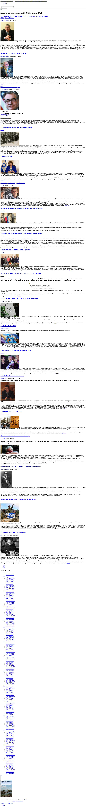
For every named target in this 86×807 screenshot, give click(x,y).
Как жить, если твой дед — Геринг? (13, 183)
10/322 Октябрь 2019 (10, 667)
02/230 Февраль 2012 (10, 761)
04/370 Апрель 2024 (10, 595)
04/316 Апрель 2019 (10, 661)
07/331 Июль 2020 (9, 649)
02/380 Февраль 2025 (10, 578)
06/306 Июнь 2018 (9, 678)
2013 (4, 744)
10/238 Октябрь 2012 (10, 770)
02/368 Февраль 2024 (10, 593)
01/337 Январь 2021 (10, 628)
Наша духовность (4, 413)
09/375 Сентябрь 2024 (10, 601)
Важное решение (6, 156)
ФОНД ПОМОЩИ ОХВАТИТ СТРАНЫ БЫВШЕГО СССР (21, 273)
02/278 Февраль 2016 (10, 703)
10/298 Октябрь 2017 (10, 697)
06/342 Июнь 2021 (9, 633)
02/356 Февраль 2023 (10, 607)
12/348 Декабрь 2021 (10, 640)
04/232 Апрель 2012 (10, 764)
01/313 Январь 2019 (10, 657)
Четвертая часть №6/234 (6, 118)
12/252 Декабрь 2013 (10, 758)
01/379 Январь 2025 (10, 577)
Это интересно (4, 501)
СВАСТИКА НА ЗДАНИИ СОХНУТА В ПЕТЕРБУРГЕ (19, 298)
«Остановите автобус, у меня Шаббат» (14, 53)
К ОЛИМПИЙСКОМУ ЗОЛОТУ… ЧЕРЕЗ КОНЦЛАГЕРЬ (21, 467)
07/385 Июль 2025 (9, 584)
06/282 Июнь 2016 (9, 707)
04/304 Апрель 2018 (10, 675)
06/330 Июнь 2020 (9, 648)
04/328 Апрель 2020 (10, 646)
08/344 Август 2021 (10, 636)
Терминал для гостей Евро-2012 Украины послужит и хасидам (22, 233)
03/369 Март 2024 (9, 594)
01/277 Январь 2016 (10, 701)
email (4, 567)
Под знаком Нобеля (5, 56)
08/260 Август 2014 (10, 739)
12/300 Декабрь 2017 (10, 699)
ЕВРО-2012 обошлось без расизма (12, 376)
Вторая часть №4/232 (5, 115)
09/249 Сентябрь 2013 (10, 755)
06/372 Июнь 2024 (9, 597)
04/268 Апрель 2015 (10, 720)
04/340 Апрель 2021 (10, 631)
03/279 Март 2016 (9, 704)
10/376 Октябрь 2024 (10, 602)
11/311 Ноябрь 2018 (10, 683)
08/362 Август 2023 (10, 614)
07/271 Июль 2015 (9, 723)
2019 (4, 656)
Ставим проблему (4, 328)
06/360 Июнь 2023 (9, 612)
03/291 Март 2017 (9, 689)
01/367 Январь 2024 (10, 592)
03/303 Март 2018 (9, 674)
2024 (4, 590)
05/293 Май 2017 (9, 691)
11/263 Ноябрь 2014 (10, 742)
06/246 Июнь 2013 (9, 751)
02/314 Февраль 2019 (10, 658)
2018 (4, 671)
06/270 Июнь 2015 (9, 722)
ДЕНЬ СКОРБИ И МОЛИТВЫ (11, 411)
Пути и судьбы (4, 89)
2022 (4, 620)
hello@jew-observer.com (18, 801)
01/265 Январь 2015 (10, 716)
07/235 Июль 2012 (9, 767)
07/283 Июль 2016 (9, 708)
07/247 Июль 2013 (9, 752)
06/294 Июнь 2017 (9, 692)
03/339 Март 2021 (9, 630)
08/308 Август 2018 (10, 680)
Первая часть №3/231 (5, 114)
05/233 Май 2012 (9, 765)
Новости (2, 130)
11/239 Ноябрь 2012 (10, 772)
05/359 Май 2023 (9, 611)
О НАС (4, 4)
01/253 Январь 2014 (10, 731)
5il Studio (3, 805)
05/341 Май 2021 (9, 632)
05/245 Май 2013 (9, 750)
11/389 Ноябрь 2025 (10, 588)
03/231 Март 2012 (9, 763)
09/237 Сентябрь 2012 (10, 769)
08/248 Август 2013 (10, 753)
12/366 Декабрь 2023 (10, 619)
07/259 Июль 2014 (9, 738)
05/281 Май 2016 (9, 706)
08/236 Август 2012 (10, 768)
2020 (4, 641)
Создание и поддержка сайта (7, 803)
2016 (4, 700)
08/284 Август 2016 (10, 709)
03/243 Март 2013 (9, 748)
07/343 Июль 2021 (9, 635)
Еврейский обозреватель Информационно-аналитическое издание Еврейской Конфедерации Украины (24, 1)
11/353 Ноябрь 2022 (10, 624)
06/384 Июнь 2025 (9, 583)
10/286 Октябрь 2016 (10, 712)
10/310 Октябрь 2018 (10, 682)
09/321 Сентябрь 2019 (10, 666)
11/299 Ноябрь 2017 (10, 698)
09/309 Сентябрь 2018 (10, 681)
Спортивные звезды (5, 469)
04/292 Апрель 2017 (10, 690)
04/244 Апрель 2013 (10, 749)
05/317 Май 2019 (9, 662)
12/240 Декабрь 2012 (10, 773)
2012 (4, 759)
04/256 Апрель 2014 (10, 734)
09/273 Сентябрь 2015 (10, 725)
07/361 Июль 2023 (9, 613)
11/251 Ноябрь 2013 (10, 757)
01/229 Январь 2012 (10, 760)
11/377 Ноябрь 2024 (10, 603)
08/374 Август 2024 (10, 599)
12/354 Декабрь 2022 (10, 626)
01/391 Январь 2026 (10, 573)
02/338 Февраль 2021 (10, 629)
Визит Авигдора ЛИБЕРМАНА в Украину (15, 249)
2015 (4, 715)
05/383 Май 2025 (9, 581)
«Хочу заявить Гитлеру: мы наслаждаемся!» (16, 350)
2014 (4, 730)
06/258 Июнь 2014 (9, 736)
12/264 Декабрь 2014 (10, 743)
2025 (4, 576)
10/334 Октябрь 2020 (10, 653)
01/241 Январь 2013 (10, 746)
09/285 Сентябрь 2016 (10, 710)
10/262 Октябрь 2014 (10, 741)
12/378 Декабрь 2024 (10, 604)
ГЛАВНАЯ (5, 3)
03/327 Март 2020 (9, 645)
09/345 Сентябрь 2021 (10, 637)
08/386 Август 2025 (10, 585)
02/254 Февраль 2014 (10, 732)
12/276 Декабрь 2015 (10, 729)
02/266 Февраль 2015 (10, 717)
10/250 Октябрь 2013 (10, 756)
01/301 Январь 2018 (10, 672)
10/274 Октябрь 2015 (10, 726)
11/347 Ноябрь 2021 (10, 639)
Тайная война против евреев (10, 87)
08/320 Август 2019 (10, 665)
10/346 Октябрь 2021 (10, 638)
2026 (4, 572)
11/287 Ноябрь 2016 (10, 713)
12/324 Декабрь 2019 (10, 670)
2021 (4, 627)
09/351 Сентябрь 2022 (10, 622)
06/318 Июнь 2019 (9, 663)
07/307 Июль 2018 (9, 679)
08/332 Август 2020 (10, 650)
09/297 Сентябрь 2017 (10, 696)
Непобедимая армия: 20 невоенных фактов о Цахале (19, 499)
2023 (4, 605)
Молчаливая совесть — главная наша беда (15, 436)
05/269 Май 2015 (9, 721)
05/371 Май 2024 (9, 596)
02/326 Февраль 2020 (10, 644)
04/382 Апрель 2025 (10, 580)
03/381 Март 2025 (9, 579)
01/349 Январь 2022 (10, 621)
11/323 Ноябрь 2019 (10, 669)
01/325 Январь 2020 (10, 643)
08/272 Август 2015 (10, 724)
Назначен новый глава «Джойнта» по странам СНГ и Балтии (21, 208)
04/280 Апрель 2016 (10, 705)
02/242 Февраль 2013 (10, 747)
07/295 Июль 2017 (9, 693)
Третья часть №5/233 (5, 116)
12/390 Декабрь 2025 (10, 589)
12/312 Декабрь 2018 (10, 684)
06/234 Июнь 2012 (9, 766)
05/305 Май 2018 (9, 676)
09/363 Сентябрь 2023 (10, 615)
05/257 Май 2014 (9, 735)
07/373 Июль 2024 (9, 598)
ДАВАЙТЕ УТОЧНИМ (8, 326)
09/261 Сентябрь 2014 (10, 740)
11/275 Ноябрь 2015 (10, 727)
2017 (4, 686)
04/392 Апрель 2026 (10, 575)
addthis (4, 566)
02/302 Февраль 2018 (10, 673)
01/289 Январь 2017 (10, 687)
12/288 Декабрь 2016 (10, 714)
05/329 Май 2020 (9, 647)
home (4, 565)
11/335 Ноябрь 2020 (10, 654)
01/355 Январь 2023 (10, 606)
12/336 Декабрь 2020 (10, 655)
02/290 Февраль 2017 (10, 688)
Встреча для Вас (4, 20)
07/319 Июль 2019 (9, 664)
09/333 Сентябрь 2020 (10, 652)
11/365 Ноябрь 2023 (10, 618)
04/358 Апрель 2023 (10, 610)
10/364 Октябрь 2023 (10, 616)
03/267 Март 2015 (9, 718)
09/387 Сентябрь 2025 (10, 586)
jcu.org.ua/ (24, 799)
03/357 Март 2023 (9, 609)
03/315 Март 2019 (9, 659)
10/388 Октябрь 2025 (10, 587)
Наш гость (3, 438)
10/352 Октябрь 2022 (10, 623)
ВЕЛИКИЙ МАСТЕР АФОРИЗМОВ (13, 532)
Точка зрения (3, 378)
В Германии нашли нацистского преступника (16, 127)
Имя (1, 535)
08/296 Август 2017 (10, 695)
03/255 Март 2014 (9, 733)
